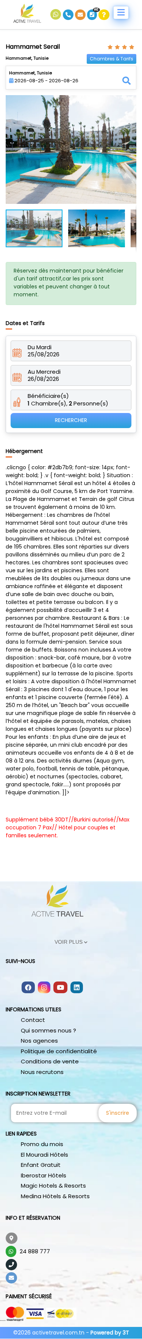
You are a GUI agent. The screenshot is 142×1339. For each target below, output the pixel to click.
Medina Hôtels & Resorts (55, 1196)
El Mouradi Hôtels (44, 1155)
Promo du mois (42, 1144)
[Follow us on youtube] (60, 988)
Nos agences (39, 1041)
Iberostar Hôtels (43, 1175)
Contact (33, 1020)
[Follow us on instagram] (44, 988)
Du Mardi (39, 347)
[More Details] (103, 14)
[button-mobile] (121, 12)
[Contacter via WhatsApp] (56, 14)
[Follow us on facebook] (28, 988)
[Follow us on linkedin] (77, 988)
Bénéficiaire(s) (48, 396)
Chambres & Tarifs (111, 58)
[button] (129, 102)
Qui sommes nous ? (48, 1030)
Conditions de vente (50, 1061)
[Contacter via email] (81, 14)
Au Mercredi (44, 371)
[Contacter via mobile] (69, 14)
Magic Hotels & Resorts (53, 1186)
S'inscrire (117, 1113)
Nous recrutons (42, 1072)
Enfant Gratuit (41, 1165)
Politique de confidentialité (59, 1051)
